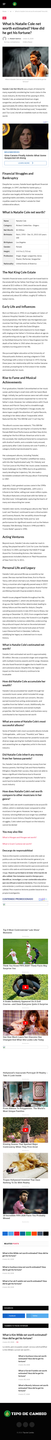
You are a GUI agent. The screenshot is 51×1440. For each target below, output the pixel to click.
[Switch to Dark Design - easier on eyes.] (43, 4)
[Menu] (4, 4)
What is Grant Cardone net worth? (17, 844)
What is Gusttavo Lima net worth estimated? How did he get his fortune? (32, 1358)
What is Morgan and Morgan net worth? (19, 837)
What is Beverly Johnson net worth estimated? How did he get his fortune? (33, 1388)
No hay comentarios (12, 42)
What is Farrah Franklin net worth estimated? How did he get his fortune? (32, 1373)
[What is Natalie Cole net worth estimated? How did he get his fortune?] (25, 62)
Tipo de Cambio (28, 1433)
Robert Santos (15, 39)
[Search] (47, 4)
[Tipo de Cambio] (25, 4)
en (4, 18)
